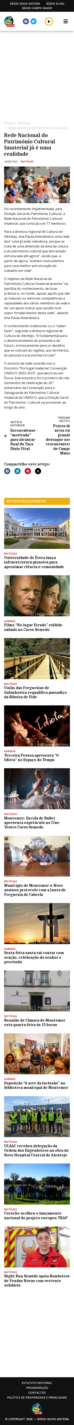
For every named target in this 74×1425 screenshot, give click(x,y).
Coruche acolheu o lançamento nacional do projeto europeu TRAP (36, 1215)
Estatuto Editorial (37, 1383)
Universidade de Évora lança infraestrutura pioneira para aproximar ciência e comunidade (34, 562)
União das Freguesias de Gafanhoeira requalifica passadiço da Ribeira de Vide (35, 692)
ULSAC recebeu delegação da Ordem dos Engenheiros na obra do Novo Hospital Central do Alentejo (36, 1150)
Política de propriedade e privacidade (37, 1397)
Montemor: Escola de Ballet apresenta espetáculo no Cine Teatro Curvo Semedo (31, 823)
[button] (49, 21)
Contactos (37, 1392)
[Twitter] (33, 21)
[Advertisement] (37, 73)
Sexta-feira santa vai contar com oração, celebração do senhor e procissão (34, 957)
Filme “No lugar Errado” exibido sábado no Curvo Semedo (33, 627)
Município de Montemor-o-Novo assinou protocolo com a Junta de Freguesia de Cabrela (35, 890)
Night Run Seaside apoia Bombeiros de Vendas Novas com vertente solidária (37, 1281)
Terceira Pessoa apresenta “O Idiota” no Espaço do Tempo (31, 757)
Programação (37, 1388)
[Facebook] (26, 21)
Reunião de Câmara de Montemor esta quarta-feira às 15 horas (34, 1022)
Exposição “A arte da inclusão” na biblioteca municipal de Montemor (36, 1085)
